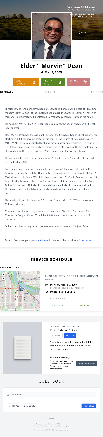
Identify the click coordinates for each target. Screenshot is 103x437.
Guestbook (95, 92)
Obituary (6, 92)
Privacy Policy (44, 426)
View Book (56, 335)
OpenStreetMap (54, 430)
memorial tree (40, 240)
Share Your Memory (86, 363)
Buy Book (70, 335)
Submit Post (89, 406)
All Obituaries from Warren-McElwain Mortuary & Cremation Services (82, 15)
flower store (85, 240)
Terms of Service (58, 426)
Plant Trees (86, 305)
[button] (20, 288)
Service (50, 92)
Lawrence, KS (57, 298)
